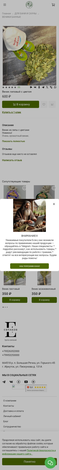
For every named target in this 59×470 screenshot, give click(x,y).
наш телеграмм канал (29, 266)
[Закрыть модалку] (54, 204)
